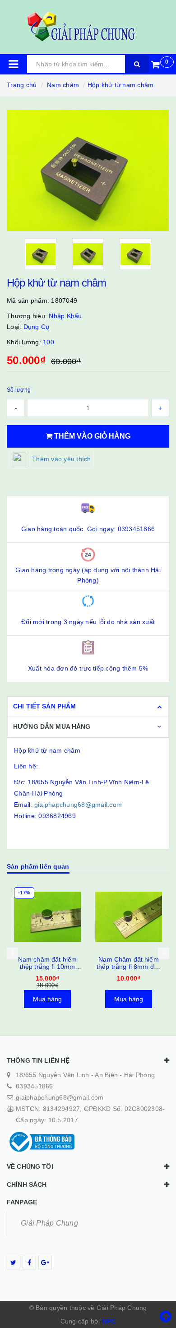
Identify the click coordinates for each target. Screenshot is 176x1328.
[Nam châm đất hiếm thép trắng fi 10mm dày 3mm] (47, 917)
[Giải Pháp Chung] (88, 27)
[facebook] (29, 1262)
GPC (109, 1321)
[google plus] (45, 1262)
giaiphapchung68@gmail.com (78, 804)
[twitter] (13, 1262)
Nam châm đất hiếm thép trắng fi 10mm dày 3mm (47, 966)
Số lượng (19, 390)
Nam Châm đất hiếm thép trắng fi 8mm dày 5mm (129, 966)
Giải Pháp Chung (49, 1223)
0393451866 (34, 1086)
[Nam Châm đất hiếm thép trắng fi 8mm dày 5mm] (128, 917)
